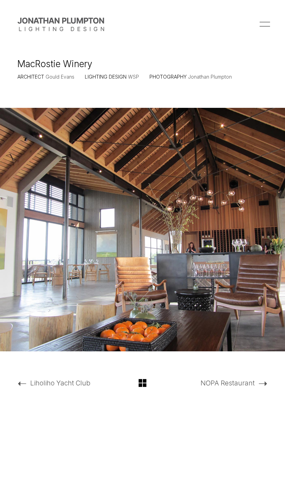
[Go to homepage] (60, 24)
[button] (264, 24)
